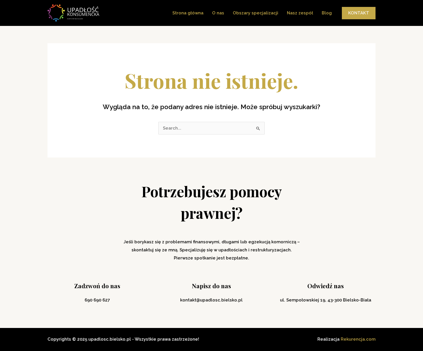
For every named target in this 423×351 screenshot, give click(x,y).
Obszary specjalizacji (255, 13)
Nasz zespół (300, 13)
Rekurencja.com (358, 339)
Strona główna (187, 13)
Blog (327, 13)
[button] (359, 13)
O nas (218, 13)
